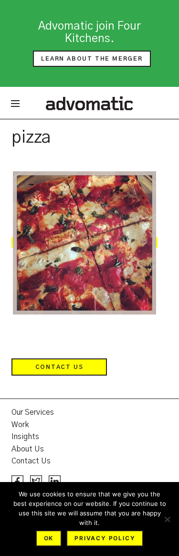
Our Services (32, 412)
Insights (25, 437)
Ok (49, 538)
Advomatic (89, 103)
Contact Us (59, 367)
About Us (27, 449)
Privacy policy (104, 538)
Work (20, 425)
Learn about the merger (92, 59)
